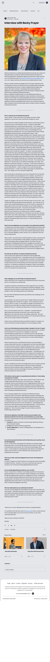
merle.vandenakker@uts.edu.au (23, 593)
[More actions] (45, 18)
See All (44, 534)
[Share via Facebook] (5, 525)
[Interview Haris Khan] (13, 543)
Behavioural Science (14, 11)
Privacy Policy (44, 598)
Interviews (33, 11)
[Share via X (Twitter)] (8, 525)
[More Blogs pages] (32, 583)
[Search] (33, 2)
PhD (38, 11)
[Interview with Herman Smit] (36, 543)
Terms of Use (37, 598)
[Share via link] (14, 525)
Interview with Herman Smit (36, 551)
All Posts (5, 11)
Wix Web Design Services (28, 600)
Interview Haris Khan (11, 551)
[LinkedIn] (33, 594)
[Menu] (3, 3)
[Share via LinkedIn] (11, 525)
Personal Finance (24, 11)
